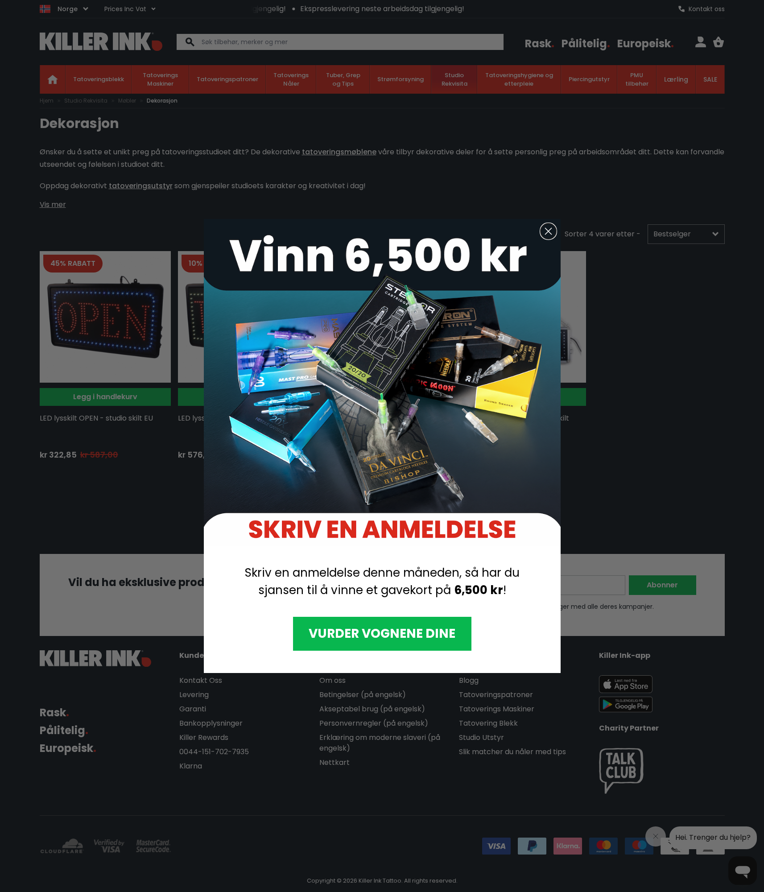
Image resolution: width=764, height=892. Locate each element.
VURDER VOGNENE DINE (382, 633)
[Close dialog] (548, 231)
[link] (382, 382)
